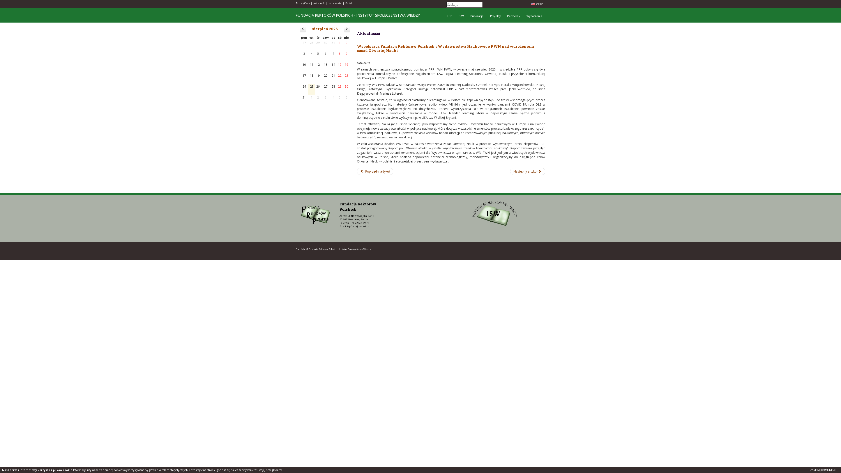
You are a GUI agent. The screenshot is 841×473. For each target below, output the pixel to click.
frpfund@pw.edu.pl (358, 226)
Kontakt (349, 3)
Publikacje (477, 16)
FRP (449, 16)
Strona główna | (304, 3)
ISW (461, 16)
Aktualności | (320, 3)
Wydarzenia (534, 16)
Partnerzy (513, 16)
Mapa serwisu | (336, 3)
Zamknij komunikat (823, 470)
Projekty (495, 16)
